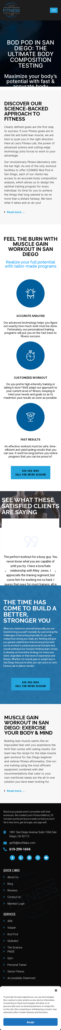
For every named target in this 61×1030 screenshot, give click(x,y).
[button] (56, 990)
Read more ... (16, 212)
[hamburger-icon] (54, 10)
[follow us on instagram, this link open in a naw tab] (37, 857)
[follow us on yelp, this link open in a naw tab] (20, 857)
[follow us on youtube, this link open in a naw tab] (46, 857)
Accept (30, 1022)
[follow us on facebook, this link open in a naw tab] (12, 857)
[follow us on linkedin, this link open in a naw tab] (29, 857)
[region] (30, 571)
